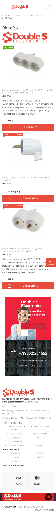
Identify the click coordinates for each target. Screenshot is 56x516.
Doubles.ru (10, 506)
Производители (34, 15)
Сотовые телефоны (15, 434)
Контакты (15, 461)
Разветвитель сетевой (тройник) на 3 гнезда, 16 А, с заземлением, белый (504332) (27, 91)
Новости (40, 457)
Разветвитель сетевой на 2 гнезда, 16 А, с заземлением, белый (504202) (23, 250)
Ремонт (15, 457)
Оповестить (30, 198)
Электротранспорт (40, 426)
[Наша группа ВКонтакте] (28, 496)
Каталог (18, 15)
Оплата (39, 453)
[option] (28, 61)
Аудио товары (40, 434)
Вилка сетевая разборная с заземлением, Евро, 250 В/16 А (26, 178)
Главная (6, 15)
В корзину (30, 127)
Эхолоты (40, 445)
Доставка (15, 453)
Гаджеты (40, 438)
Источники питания (15, 445)
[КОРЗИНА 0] (49, 7)
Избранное (51, 263)
